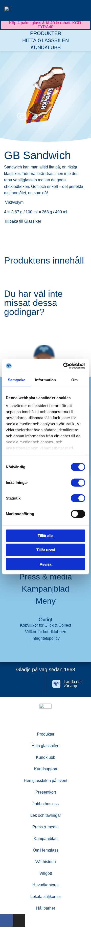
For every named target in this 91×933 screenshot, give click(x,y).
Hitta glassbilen (45, 40)
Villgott (45, 873)
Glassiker (32, 221)
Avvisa (45, 564)
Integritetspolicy (46, 638)
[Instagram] (34, 684)
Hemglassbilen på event (45, 780)
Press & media (45, 577)
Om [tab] (74, 379)
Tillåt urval (45, 550)
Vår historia (45, 862)
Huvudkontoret (45, 885)
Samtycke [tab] (16, 379)
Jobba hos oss (46, 804)
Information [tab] (45, 379)
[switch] (78, 482)
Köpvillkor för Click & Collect (45, 625)
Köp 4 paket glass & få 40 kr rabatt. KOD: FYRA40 (45, 25)
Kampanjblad (45, 589)
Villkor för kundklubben (45, 632)
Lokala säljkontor (45, 896)
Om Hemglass (45, 850)
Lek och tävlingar (45, 815)
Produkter (45, 33)
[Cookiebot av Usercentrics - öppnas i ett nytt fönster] (64, 366)
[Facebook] (18, 684)
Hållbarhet (45, 908)
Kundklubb (46, 47)
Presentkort (45, 792)
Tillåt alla (45, 535)
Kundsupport (45, 769)
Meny (46, 601)
